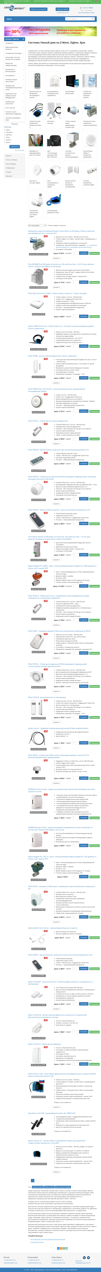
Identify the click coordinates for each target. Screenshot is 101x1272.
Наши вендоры (11, 164)
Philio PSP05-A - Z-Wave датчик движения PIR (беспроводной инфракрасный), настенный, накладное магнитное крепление (62, 478)
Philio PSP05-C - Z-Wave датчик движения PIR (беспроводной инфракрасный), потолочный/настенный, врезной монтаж (57, 665)
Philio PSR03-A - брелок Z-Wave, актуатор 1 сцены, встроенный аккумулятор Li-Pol (59, 510)
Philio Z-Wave (49, 1187)
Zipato (8, 142)
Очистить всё (19, 150)
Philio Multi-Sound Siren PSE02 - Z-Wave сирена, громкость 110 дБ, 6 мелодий (57, 293)
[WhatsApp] (64, 1248)
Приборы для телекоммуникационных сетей (13, 88)
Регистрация (88, 10)
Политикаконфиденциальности (82, 1262)
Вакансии (9, 176)
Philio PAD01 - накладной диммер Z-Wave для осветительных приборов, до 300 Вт (59, 631)
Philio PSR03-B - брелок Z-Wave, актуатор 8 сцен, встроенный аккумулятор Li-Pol (58, 450)
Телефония (9, 43)
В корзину (83, 253)
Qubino (8, 140)
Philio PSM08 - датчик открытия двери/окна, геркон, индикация (52, 356)
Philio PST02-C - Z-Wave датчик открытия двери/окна (48, 421)
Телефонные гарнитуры (13, 53)
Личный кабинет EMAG (86, 12)
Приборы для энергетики (9, 103)
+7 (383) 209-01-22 (57, 1260)
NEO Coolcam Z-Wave (63, 1187)
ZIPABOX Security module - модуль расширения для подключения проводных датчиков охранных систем (61, 790)
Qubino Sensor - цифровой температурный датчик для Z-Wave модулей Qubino (58, 728)
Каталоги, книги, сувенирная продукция (13, 113)
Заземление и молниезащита (10, 70)
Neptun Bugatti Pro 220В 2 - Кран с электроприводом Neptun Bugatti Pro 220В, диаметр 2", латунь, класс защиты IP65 (62, 567)
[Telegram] (66, 1248)
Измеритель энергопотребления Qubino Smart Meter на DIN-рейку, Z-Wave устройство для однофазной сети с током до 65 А (61, 232)
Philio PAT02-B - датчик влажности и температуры (47, 697)
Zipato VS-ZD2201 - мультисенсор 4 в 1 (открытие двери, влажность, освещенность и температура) (60, 983)
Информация (10, 168)
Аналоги (56, 258)
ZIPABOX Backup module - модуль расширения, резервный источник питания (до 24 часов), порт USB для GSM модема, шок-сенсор (60, 828)
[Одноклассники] (61, 1248)
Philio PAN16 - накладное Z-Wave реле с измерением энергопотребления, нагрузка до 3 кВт (61, 887)
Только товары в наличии (57, 225)
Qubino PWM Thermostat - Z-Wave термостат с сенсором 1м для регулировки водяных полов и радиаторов (61, 327)
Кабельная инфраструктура (11, 64)
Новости (8, 156)
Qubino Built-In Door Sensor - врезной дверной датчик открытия (52, 928)
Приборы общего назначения (11, 80)
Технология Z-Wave (37, 1242)
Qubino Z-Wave (38, 1187)
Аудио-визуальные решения (11, 48)
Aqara (8, 130)
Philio (8, 137)
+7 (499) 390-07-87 (62, 13)
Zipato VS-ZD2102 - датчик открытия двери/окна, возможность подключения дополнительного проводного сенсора (57, 1016)
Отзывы (8, 172)
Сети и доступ (10, 108)
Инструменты (10, 75)
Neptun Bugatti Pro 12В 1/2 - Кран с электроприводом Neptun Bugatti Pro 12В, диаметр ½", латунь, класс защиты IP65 (62, 858)
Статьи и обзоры (11, 160)
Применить (15, 147)
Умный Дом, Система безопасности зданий (12, 58)
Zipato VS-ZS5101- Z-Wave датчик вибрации (44, 1044)
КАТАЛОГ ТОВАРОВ (12, 39)
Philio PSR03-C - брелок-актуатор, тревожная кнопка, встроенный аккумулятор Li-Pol (60, 955)
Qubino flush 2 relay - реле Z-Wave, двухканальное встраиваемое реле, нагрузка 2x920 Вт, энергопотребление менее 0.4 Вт (62, 1075)
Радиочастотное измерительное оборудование (10, 96)
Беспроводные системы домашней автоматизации (48, 1239)
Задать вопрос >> (10, 3)
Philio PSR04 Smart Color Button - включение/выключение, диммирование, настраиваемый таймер (56, 390)
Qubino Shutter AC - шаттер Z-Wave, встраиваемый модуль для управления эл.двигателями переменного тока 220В (56, 1142)
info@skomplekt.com (10, 1263)
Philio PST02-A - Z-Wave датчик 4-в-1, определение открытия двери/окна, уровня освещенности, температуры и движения (58, 597)
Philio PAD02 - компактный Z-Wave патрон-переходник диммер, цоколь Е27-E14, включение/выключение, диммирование (58, 756)
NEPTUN (9, 135)
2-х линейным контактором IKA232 (80, 247)
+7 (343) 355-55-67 (34, 1260)
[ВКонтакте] (58, 1248)
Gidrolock (9, 132)
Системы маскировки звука (12, 119)
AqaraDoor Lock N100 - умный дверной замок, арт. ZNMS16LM (51, 1113)
